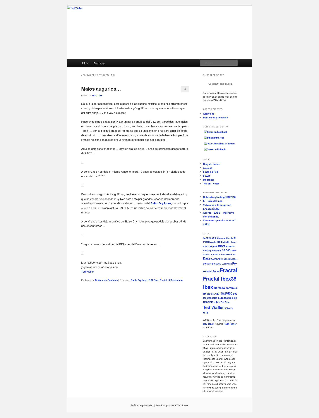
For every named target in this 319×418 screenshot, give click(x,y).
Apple (213, 242)
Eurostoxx (227, 263)
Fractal (163, 280)
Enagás (234, 258)
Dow (156, 280)
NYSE (206, 293)
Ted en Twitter (211, 183)
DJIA (211, 258)
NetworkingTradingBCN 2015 (219, 197)
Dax (206, 258)
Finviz (206, 175)
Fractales (113, 280)
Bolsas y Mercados (212, 250)
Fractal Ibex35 (219, 278)
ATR (219, 242)
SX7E (217, 302)
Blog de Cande (211, 164)
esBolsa (207, 168)
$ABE (205, 238)
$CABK (212, 238)
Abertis (229, 238)
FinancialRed (210, 171)
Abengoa (221, 238)
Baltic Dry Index (139, 280)
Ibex (208, 286)
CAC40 (226, 250)
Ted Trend (225, 302)
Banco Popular (210, 246)
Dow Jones (101, 280)
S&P (217, 293)
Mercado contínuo (225, 288)
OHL (212, 293)
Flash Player (230, 323)
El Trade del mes (212, 201)
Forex (216, 271)
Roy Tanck (208, 323)
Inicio (85, 63)
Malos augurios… (101, 88)
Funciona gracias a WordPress (172, 405)
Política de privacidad (215, 117)
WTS (206, 312)
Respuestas (176, 280)
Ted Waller (87, 271)
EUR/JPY (207, 263)
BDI (151, 280)
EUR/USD (216, 263)
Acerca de (99, 63)
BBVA (222, 246)
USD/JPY (228, 308)
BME (232, 246)
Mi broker (208, 179)
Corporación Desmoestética (221, 254)
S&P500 (226, 293)
